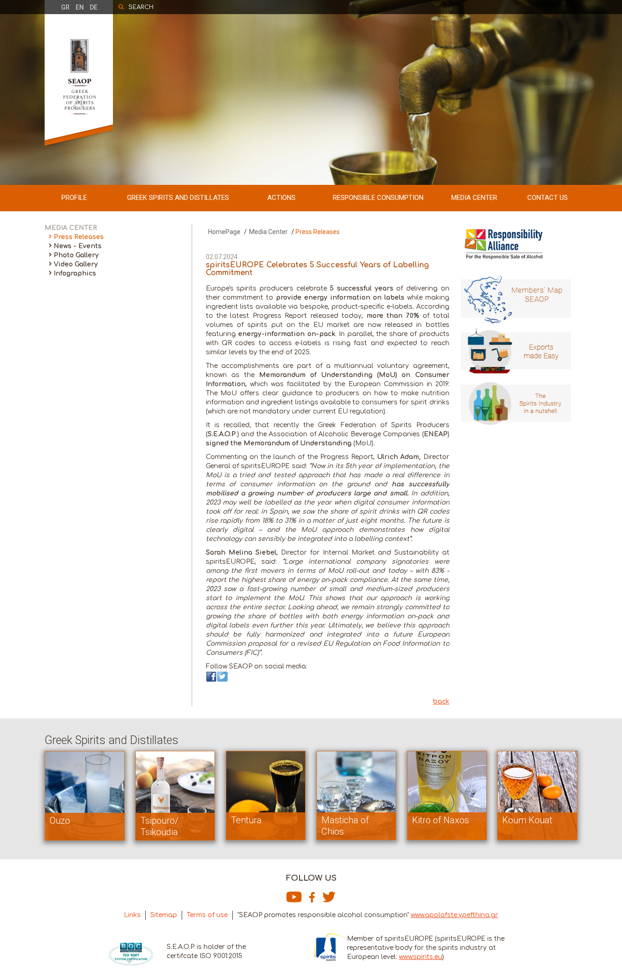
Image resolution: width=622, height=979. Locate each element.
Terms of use (207, 915)
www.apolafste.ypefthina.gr (454, 915)
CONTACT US (547, 198)
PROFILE (74, 198)
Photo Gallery (76, 255)
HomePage (224, 231)
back (441, 701)
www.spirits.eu (420, 957)
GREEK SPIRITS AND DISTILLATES (178, 198)
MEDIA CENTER (474, 198)
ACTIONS (281, 198)
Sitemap (163, 915)
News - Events (78, 246)
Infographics (75, 273)
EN (80, 7)
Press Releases (79, 237)
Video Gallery (76, 264)
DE (93, 7)
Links (132, 915)
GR (65, 7)
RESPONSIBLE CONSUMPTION (378, 198)
